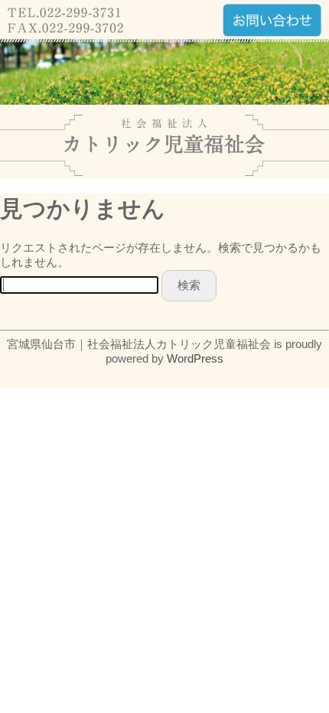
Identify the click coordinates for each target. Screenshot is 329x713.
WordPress (195, 358)
